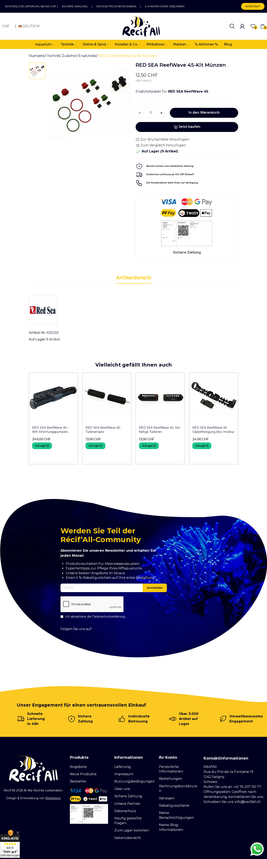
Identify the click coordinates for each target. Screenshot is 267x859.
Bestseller (78, 781)
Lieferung (122, 767)
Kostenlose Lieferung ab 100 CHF (31, 6)
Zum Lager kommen (131, 830)
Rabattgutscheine (174, 806)
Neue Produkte (83, 774)
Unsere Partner (127, 804)
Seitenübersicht (127, 838)
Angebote (78, 767)
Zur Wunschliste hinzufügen (164, 139)
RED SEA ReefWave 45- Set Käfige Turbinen (159, 430)
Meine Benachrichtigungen (176, 815)
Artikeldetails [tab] (133, 278)
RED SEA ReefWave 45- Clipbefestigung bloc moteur (213, 430)
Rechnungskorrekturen (178, 788)
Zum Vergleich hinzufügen (163, 145)
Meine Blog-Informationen (171, 827)
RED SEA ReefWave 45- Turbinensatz (103, 430)
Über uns (122, 789)
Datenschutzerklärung (108, 616)
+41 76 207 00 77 (247, 787)
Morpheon (53, 798)
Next (247, 420)
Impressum (123, 774)
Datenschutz (125, 811)
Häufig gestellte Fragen (128, 820)
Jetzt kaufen (189, 127)
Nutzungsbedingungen (134, 781)
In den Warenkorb (204, 112)
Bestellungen (170, 779)
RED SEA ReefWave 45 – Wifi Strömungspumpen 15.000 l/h (50, 430)
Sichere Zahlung (75, 6)
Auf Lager (37, 339)
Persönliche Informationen (171, 769)
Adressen (166, 798)
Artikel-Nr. (37, 333)
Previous (20, 420)
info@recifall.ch (248, 802)
